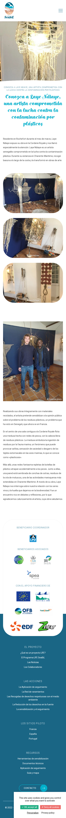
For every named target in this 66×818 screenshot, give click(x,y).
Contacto (30, 788)
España (33, 734)
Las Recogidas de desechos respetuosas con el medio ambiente (33, 698)
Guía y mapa (33, 773)
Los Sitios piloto (33, 723)
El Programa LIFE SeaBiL (33, 657)
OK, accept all (30, 807)
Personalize (33, 813)
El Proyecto (33, 647)
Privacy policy (47, 813)
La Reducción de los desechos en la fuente (33, 704)
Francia (33, 729)
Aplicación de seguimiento (33, 768)
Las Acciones (33, 681)
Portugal (33, 738)
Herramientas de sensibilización (33, 758)
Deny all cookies (51, 807)
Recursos (33, 752)
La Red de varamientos (33, 692)
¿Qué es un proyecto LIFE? (33, 653)
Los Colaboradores (33, 667)
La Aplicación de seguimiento (33, 687)
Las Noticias (33, 662)
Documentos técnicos (33, 763)
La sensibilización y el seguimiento (33, 709)
